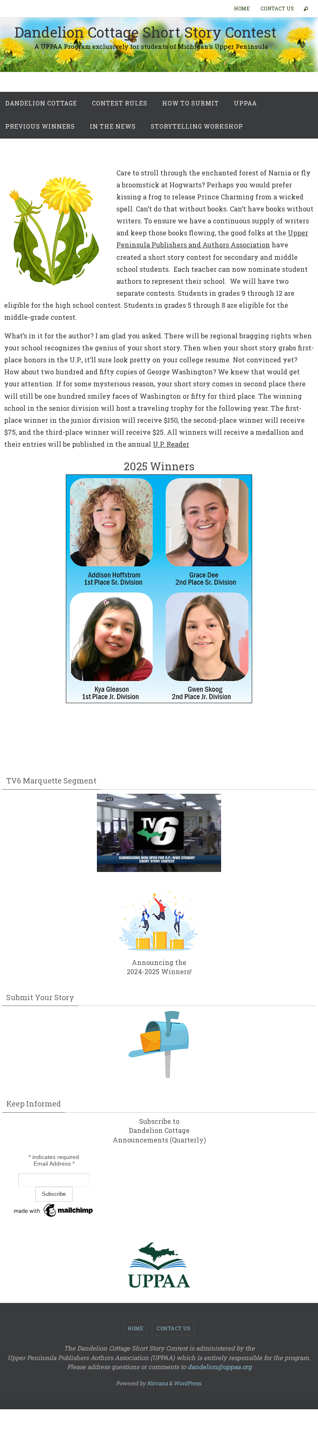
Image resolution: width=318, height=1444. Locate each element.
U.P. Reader (171, 444)
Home (242, 8)
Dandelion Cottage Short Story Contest (145, 31)
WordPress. (187, 1383)
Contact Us (277, 8)
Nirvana (157, 1383)
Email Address (54, 1163)
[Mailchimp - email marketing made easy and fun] (53, 1217)
